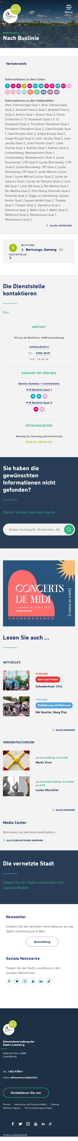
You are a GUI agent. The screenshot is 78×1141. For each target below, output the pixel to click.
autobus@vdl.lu (39, 346)
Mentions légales (12, 1108)
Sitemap (55, 1104)
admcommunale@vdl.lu (24, 1077)
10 (33, 396)
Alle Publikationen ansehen (25, 840)
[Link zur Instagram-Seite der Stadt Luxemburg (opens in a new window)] (25, 981)
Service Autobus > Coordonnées (39, 383)
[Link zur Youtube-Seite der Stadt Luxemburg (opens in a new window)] (33, 981)
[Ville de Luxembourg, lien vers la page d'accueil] (12, 22)
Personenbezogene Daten (38, 1108)
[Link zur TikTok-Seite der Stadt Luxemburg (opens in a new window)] (49, 981)
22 (39, 396)
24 (45, 396)
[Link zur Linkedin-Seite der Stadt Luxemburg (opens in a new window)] (41, 981)
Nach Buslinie (11, 32)
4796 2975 (43, 353)
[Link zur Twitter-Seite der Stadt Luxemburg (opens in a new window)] (17, 981)
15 (36, 409)
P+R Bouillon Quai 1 (39, 389)
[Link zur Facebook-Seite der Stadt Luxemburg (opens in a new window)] (9, 981)
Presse (6, 1104)
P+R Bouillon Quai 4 (39, 402)
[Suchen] (69, 529)
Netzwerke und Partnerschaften (30, 1104)
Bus (6, 312)
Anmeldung (42, 941)
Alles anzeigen (61, 225)
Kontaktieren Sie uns (26, 1092)
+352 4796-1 (15, 1071)
